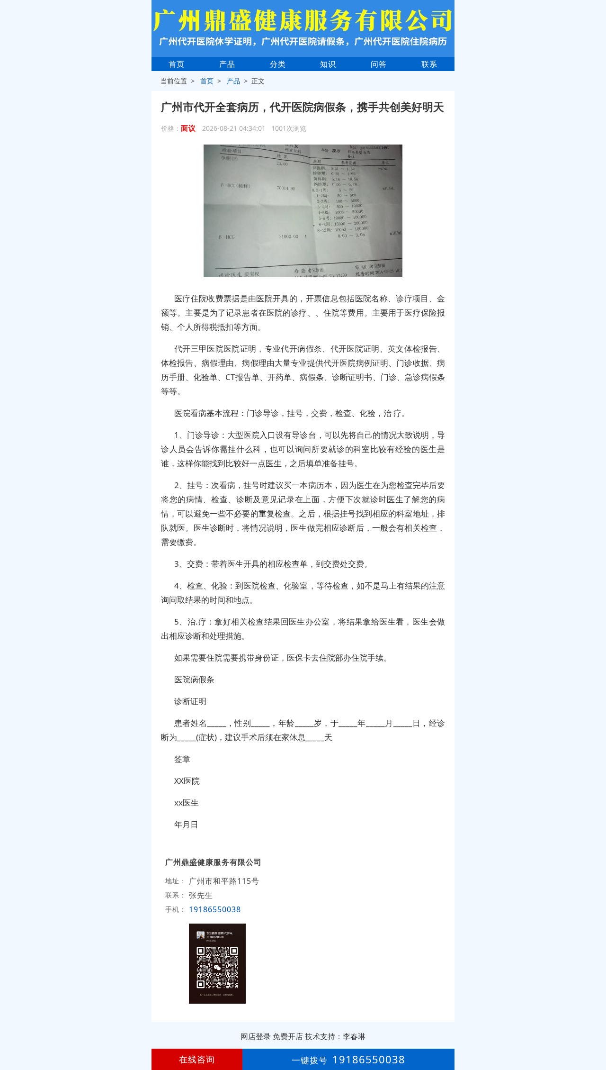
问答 (379, 64)
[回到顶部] (593, 1034)
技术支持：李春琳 (335, 1036)
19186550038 (215, 909)
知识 (328, 64)
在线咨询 (197, 1059)
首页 (177, 64)
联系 (429, 64)
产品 (227, 64)
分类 (278, 64)
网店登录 (256, 1036)
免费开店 (288, 1036)
